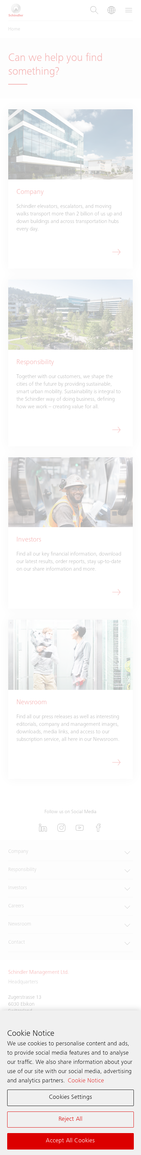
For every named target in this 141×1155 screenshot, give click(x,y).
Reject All (71, 1119)
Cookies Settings (70, 1097)
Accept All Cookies (70, 1141)
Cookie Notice (86, 1081)
